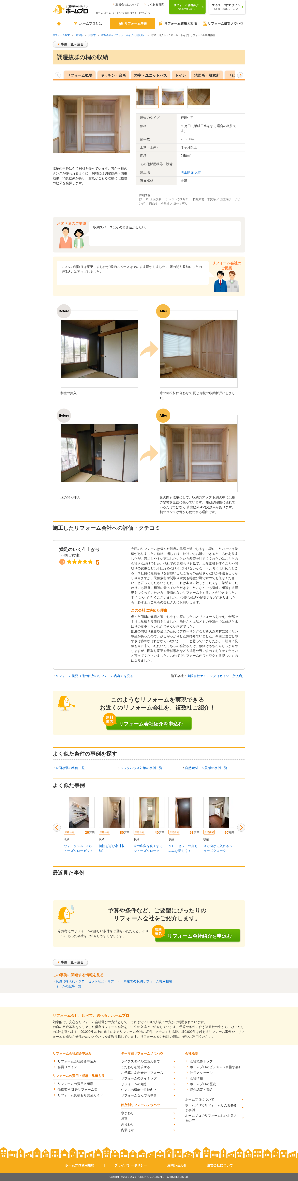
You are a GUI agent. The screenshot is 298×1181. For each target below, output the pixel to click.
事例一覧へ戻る (72, 44)
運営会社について (127, 4)
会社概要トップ (201, 1061)
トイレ (180, 75)
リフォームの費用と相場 (75, 1084)
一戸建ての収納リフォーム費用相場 (146, 981)
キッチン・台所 (113, 75)
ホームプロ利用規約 (79, 1165)
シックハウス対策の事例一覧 (141, 768)
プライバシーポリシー (131, 1165)
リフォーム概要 (79, 75)
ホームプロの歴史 (203, 1084)
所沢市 (92, 35)
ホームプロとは (90, 23)
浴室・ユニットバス (150, 75)
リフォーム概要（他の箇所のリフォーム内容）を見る (94, 676)
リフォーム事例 (135, 23)
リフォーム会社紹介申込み (77, 1061)
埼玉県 (79, 35)
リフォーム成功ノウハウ (225, 23)
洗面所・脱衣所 (207, 75)
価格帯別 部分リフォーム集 (77, 1089)
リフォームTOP (61, 35)
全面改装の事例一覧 (70, 768)
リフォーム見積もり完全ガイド (80, 1095)
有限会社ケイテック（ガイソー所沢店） (123, 35)
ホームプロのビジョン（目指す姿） (216, 1067)
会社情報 (196, 1078)
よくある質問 (155, 4)
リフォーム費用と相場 (180, 23)
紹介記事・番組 (201, 1089)
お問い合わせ (177, 1165)
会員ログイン (67, 1067)
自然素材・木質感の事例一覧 (206, 768)
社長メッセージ (201, 1072)
